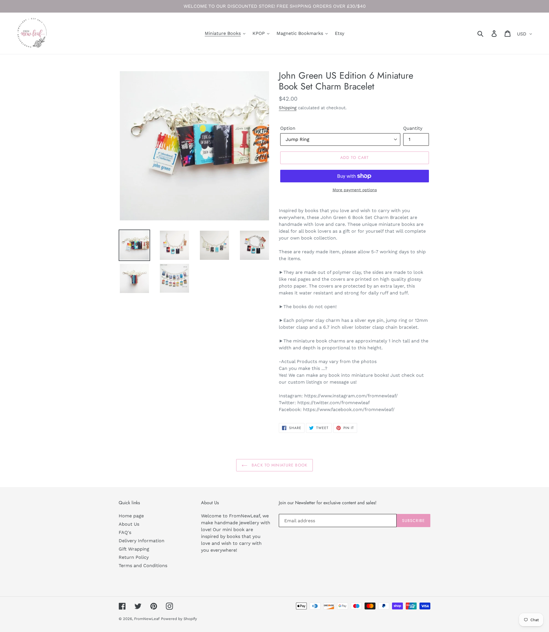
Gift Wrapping (134, 549)
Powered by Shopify (179, 619)
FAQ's (125, 532)
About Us (129, 524)
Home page (131, 516)
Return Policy (134, 557)
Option (287, 128)
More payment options (355, 190)
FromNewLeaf (147, 619)
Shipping (288, 107)
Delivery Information (141, 540)
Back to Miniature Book (278, 465)
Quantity (412, 128)
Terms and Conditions (143, 565)
